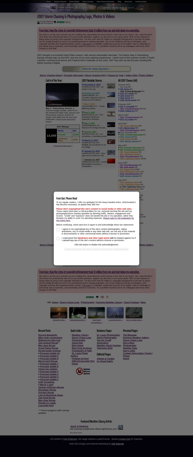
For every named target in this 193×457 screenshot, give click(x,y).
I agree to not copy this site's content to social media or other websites (96, 249)
